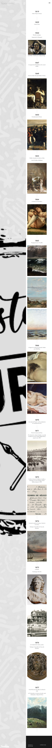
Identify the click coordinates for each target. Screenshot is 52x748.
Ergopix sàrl (30, 746)
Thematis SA (30, 744)
